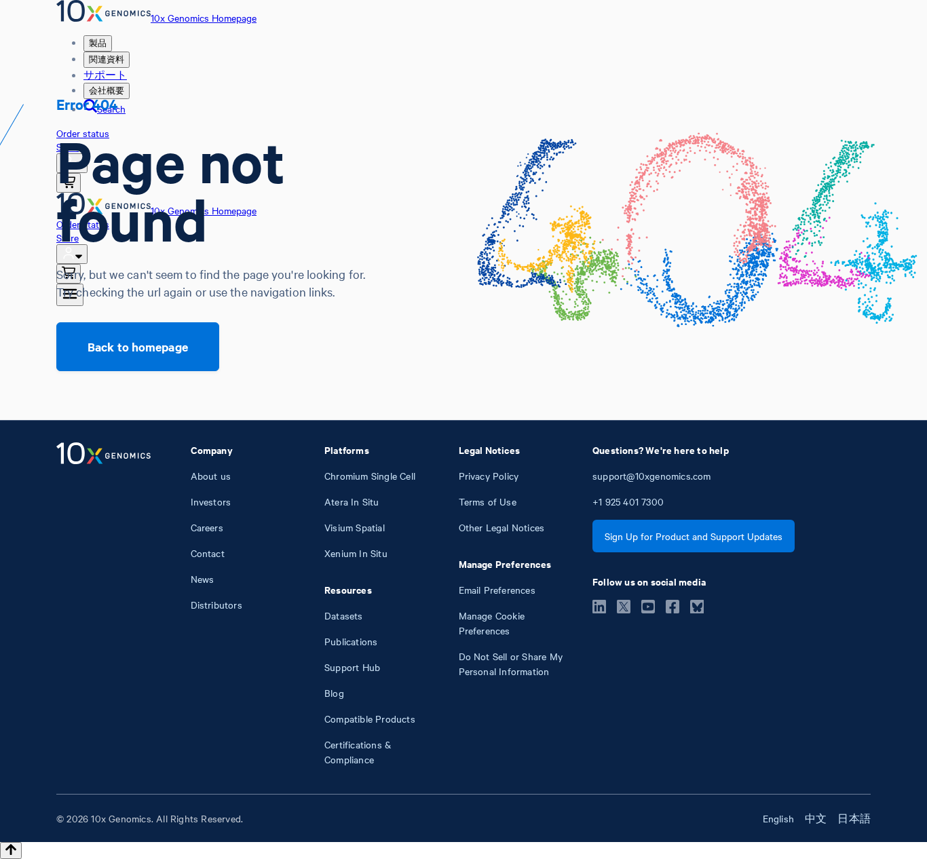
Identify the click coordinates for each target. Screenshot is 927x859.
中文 (816, 818)
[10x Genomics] (103, 604)
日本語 (854, 818)
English (778, 818)
